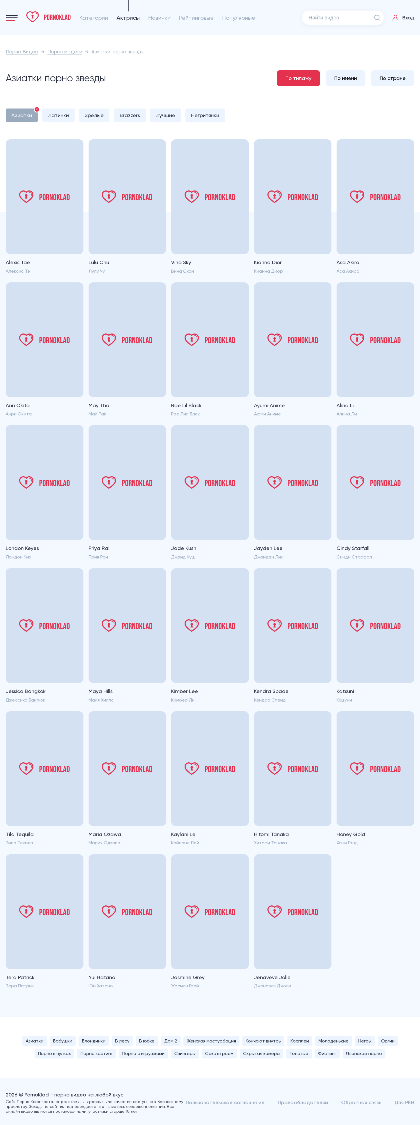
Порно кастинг (97, 1053)
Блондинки (93, 1041)
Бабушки (62, 1041)
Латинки (58, 115)
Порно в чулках (54, 1053)
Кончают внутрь (263, 1041)
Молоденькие (334, 1041)
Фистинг (327, 1053)
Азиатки (21, 115)
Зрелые (94, 115)
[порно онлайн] (48, 17)
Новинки (159, 17)
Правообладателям (303, 1102)
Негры (364, 1041)
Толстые (298, 1053)
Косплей (300, 1041)
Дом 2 (170, 1041)
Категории (93, 17)
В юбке (147, 1041)
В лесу (122, 1041)
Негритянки (205, 115)
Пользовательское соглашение (225, 1102)
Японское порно (364, 1053)
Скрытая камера (261, 1053)
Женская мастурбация (211, 1041)
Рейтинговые (196, 17)
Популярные (238, 17)
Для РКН (404, 1102)
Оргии (388, 1041)
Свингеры (184, 1053)
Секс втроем (219, 1053)
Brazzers (130, 115)
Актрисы (128, 17)
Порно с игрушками (143, 1053)
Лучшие (165, 115)
